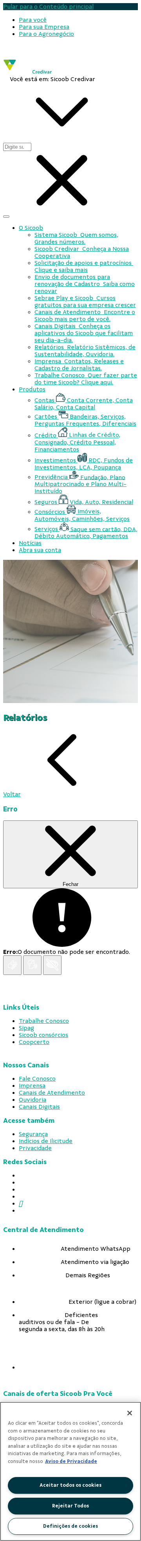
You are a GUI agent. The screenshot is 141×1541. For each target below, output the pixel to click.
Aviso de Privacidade (71, 1461)
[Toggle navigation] (6, 216)
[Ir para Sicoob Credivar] (27, 71)
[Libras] (12, 965)
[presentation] (78, 19)
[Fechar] (129, 1413)
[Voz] (32, 965)
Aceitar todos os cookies (70, 1485)
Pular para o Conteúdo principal (48, 6)
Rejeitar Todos (70, 1506)
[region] (70, 1471)
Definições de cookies (70, 1526)
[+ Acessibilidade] (52, 965)
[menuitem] (33, 19)
